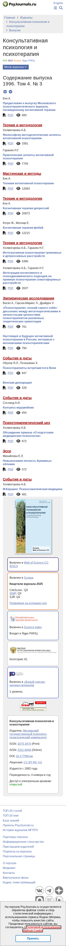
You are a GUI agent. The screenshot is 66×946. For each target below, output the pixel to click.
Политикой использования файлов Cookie (42, 929)
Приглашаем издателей (18, 846)
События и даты (17, 358)
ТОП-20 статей (12, 810)
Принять (33, 938)
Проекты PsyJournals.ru (18, 825)
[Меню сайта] (55, 8)
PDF (11, 115)
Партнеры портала (15, 836)
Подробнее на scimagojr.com (28, 603)
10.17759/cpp (24, 756)
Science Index (33, 627)
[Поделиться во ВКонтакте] (5, 92)
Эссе (7, 451)
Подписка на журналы (17, 851)
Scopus (28, 577)
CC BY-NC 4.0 (33, 762)
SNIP (13, 593)
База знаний (11, 820)
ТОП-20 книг (11, 815)
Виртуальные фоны (16, 877)
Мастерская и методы (22, 173)
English (58, 3)
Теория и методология (22, 125)
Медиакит (9, 867)
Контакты (9, 872)
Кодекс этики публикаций (19, 882)
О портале (9, 863)
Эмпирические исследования (28, 298)
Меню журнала (14, 66)
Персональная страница (19, 856)
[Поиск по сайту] (61, 8)
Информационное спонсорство (23, 841)
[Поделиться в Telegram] (10, 92)
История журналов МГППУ (20, 830)
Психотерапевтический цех (26, 423)
